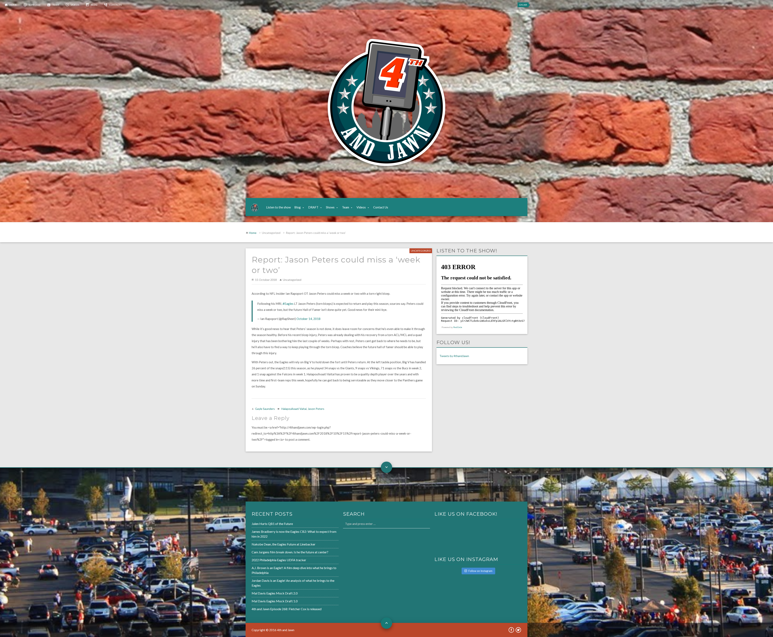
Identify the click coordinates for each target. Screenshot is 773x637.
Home (13, 4)
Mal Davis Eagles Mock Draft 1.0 (275, 601)
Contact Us (380, 207)
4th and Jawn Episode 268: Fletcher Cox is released (286, 609)
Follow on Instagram (480, 570)
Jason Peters (316, 408)
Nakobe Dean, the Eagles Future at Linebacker (283, 544)
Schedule (35, 4)
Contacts (115, 4)
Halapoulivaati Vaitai (294, 408)
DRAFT (313, 207)
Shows (330, 207)
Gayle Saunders (265, 408)
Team (55, 4)
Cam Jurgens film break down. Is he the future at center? (290, 552)
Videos (75, 4)
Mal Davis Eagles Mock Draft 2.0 (275, 593)
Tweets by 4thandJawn (454, 356)
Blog (94, 4)
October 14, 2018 (308, 319)
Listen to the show (278, 207)
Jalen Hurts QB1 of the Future (272, 524)
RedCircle (457, 327)
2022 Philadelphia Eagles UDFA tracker (279, 560)
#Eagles (288, 303)
